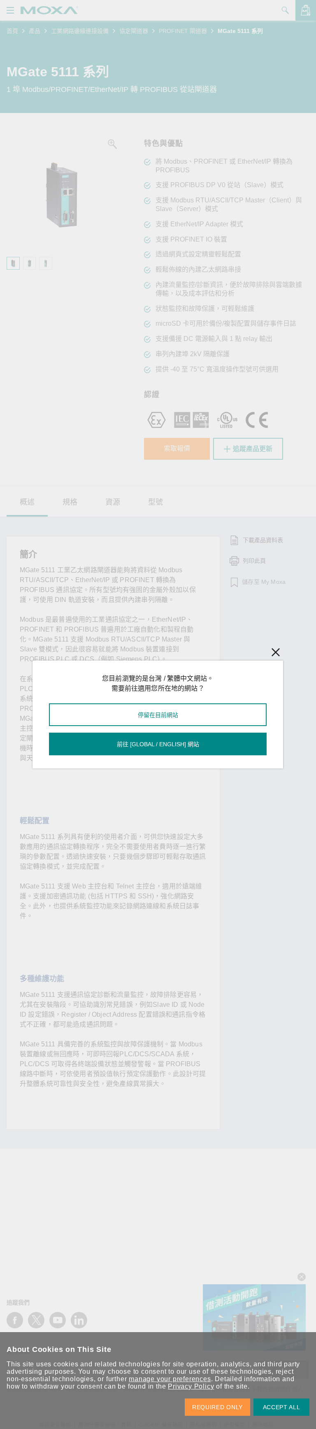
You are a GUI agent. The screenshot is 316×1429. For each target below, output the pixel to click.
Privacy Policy (191, 1386)
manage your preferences (170, 1378)
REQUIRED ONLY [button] (217, 1407)
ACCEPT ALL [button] (281, 1407)
